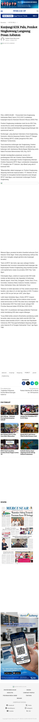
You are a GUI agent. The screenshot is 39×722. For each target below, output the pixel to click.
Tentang (29, 695)
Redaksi (19, 698)
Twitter (30, 705)
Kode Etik (10, 692)
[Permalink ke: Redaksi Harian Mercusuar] (2, 39)
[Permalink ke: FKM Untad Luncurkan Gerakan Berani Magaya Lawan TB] (10, 444)
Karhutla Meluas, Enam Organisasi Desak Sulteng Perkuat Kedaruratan (27, 452)
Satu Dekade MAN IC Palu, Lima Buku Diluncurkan (8, 435)
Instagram (29, 708)
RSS (29, 711)
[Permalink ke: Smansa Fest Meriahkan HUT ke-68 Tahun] (29, 410)
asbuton (4, 372)
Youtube (11, 711)
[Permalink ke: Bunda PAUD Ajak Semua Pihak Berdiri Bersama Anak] (29, 428)
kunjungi (11, 372)
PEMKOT (27, 372)
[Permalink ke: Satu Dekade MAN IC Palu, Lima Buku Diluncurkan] (10, 428)
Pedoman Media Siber (10, 695)
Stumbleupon (11, 708)
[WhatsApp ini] (36, 383)
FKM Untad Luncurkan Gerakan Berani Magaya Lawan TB (10, 452)
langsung (19, 372)
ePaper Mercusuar (10, 690)
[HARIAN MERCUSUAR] (19, 11)
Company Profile (28, 692)
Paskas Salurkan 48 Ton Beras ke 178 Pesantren (29, 390)
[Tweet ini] (28, 383)
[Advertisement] (19, 92)
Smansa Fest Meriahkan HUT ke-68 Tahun (28, 417)
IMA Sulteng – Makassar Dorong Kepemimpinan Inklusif (8, 418)
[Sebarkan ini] (24, 383)
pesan (34, 372)
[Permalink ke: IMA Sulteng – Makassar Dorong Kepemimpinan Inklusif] (10, 410)
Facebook (11, 705)
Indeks (29, 690)
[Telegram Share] (32, 383)
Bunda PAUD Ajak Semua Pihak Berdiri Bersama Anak (28, 435)
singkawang (5, 376)
